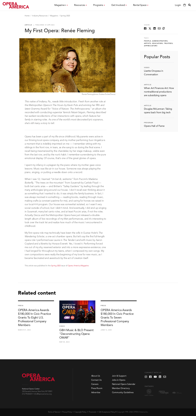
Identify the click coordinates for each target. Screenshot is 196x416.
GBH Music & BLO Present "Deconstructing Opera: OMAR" (76, 334)
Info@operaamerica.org (43, 394)
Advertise (95, 393)
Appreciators (150, 46)
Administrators (160, 41)
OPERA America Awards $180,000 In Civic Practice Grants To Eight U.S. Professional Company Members (34, 318)
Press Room (96, 388)
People (147, 41)
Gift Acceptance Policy (107, 412)
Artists (147, 43)
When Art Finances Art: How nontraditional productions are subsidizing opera (159, 92)
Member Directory (121, 388)
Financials (92, 412)
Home (27, 16)
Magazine (54, 16)
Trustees (168, 43)
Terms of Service (54, 412)
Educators (157, 43)
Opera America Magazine (78, 266)
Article (28, 25)
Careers (95, 384)
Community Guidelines (123, 393)
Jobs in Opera (118, 380)
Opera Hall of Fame (154, 126)
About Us (95, 376)
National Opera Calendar (123, 384)
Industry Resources (39, 16)
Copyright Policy (80, 412)
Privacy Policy (67, 412)
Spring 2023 (65, 16)
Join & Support (119, 376)
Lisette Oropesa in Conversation (153, 73)
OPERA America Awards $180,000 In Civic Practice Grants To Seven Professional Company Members (117, 318)
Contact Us (96, 380)
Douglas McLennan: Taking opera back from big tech (158, 111)
